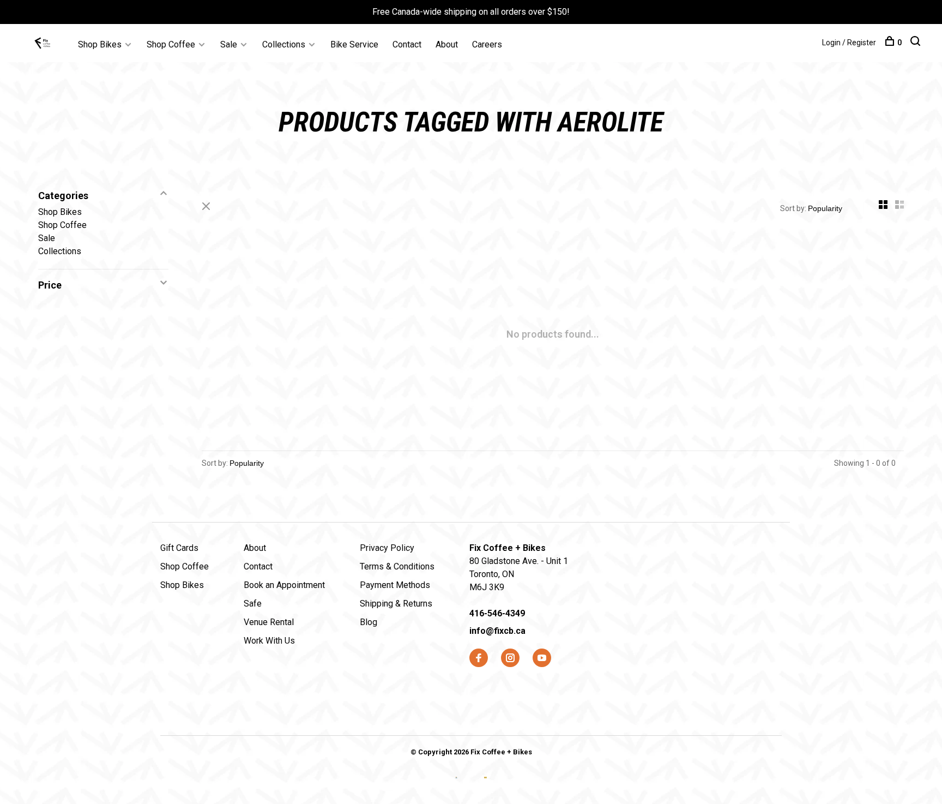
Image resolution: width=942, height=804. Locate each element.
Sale (228, 44)
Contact (406, 44)
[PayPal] (485, 786)
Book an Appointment (284, 585)
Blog (368, 622)
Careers (487, 44)
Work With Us (269, 640)
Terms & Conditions (397, 566)
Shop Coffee (171, 44)
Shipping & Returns (396, 603)
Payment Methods (395, 585)
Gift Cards (179, 548)
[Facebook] (478, 658)
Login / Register (849, 42)
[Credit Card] (457, 786)
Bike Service (354, 44)
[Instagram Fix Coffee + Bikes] (510, 658)
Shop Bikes (100, 44)
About (447, 44)
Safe (253, 603)
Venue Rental (269, 622)
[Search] (916, 42)
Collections (283, 44)
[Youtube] (542, 658)
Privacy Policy (387, 548)
